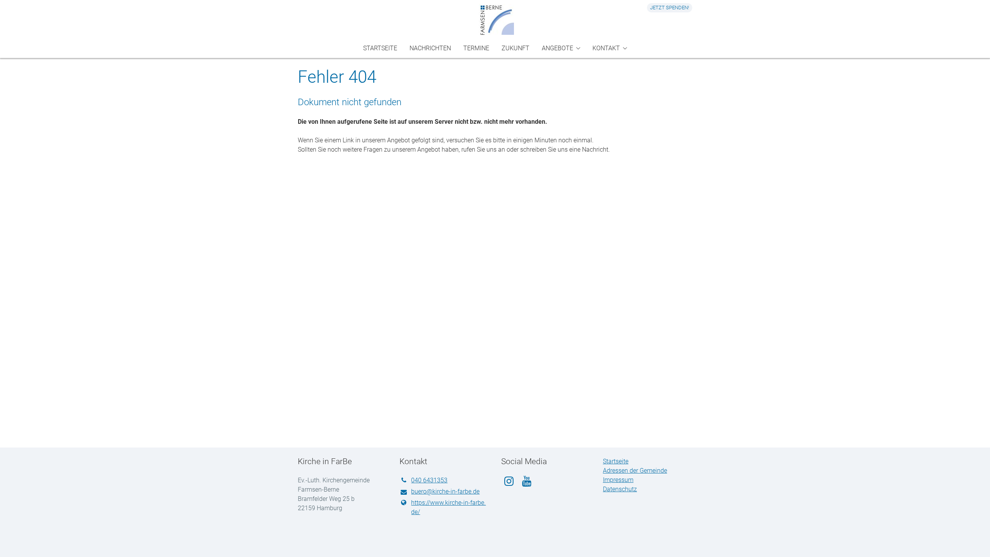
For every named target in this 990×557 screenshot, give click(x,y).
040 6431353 (429, 480)
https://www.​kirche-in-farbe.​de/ (448, 507)
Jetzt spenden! (669, 7)
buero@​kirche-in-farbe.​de (445, 491)
